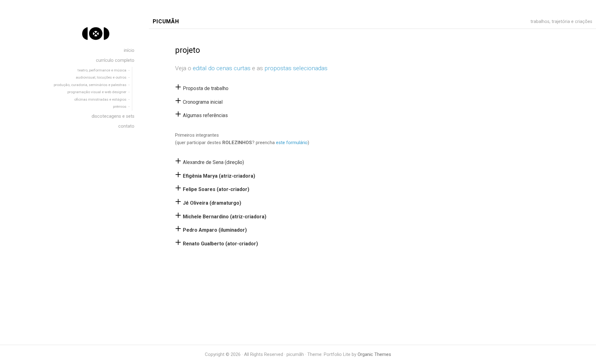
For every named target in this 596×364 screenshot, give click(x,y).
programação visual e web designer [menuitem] (96, 92)
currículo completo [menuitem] (115, 60)
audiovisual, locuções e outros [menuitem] (100, 77)
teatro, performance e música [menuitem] (102, 70)
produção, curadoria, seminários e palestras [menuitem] (90, 85)
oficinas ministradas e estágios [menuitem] (100, 99)
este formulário (292, 142)
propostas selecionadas (295, 68)
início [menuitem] (129, 50)
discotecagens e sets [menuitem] (113, 116)
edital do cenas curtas (222, 68)
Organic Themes (374, 354)
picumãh (166, 22)
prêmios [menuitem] (119, 106)
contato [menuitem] (126, 126)
